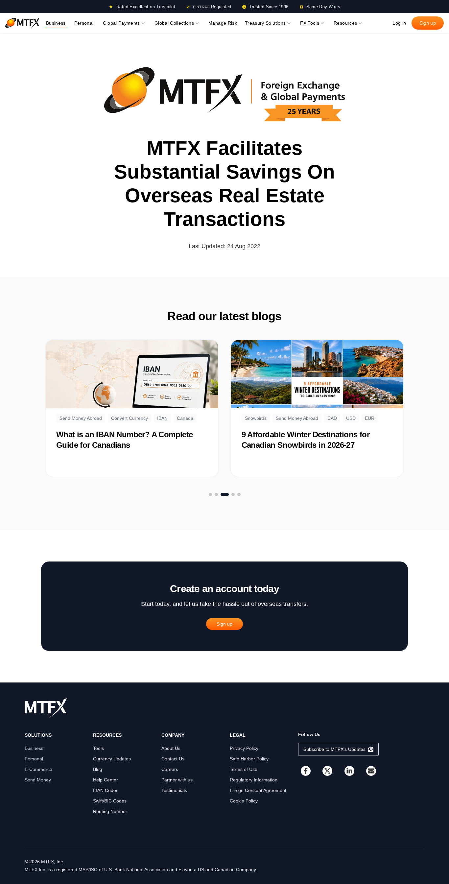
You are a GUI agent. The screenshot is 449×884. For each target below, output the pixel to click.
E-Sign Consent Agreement (258, 790)
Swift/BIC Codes (110, 800)
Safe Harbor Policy (249, 758)
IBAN (162, 418)
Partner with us (177, 779)
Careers (169, 769)
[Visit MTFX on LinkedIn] (349, 771)
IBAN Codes (105, 790)
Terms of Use (243, 769)
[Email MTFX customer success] (371, 771)
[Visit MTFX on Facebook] (306, 771)
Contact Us (172, 758)
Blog (97, 769)
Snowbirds (256, 418)
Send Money (38, 779)
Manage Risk (222, 23)
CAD (332, 418)
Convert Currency (129, 418)
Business (56, 23)
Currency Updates (112, 758)
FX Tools (309, 23)
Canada (185, 418)
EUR (369, 418)
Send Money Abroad (80, 418)
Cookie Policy (244, 800)
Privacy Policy (244, 748)
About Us (170, 748)
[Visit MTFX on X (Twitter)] (327, 771)
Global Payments (121, 23)
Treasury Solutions (265, 23)
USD (351, 418)
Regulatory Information (253, 779)
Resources (345, 23)
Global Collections (174, 23)
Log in (399, 23)
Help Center (105, 779)
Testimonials (174, 790)
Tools (98, 748)
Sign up (427, 23)
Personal (84, 23)
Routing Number (110, 811)
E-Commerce (38, 769)
